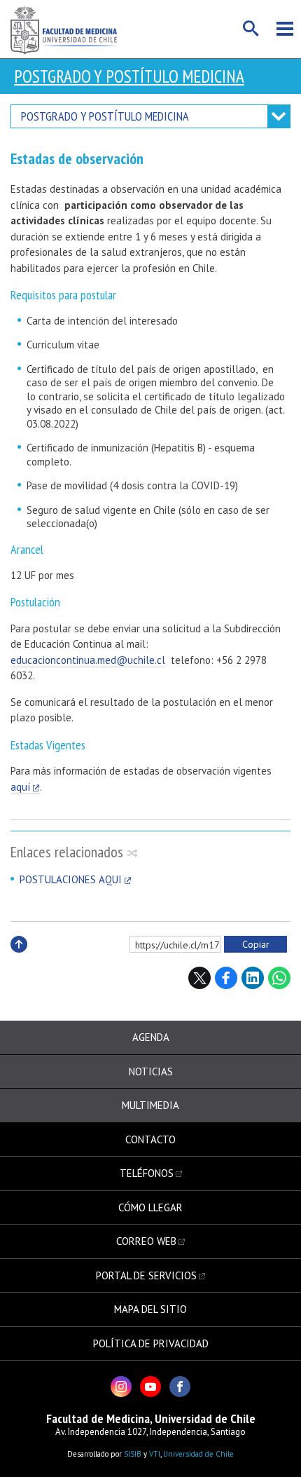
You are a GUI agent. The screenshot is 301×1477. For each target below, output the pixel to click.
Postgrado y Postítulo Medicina (129, 76)
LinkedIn (252, 978)
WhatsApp (279, 978)
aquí (20, 787)
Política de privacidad (151, 1343)
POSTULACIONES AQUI (71, 879)
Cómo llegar (150, 1207)
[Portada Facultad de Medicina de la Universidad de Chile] (63, 29)
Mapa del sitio (150, 1309)
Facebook (226, 978)
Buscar (251, 28)
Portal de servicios (146, 1275)
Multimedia (150, 1105)
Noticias (151, 1071)
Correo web (146, 1241)
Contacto (150, 1139)
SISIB (132, 1454)
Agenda (150, 1037)
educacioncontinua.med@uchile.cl (87, 660)
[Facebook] (179, 1386)
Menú (285, 28)
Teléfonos (147, 1173)
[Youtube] (150, 1386)
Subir (18, 959)
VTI (154, 1454)
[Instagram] (121, 1386)
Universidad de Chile (198, 1454)
